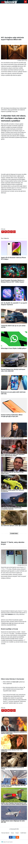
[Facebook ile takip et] (10, 837)
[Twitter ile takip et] (14, 837)
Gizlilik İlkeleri (23, 833)
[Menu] (25, 1)
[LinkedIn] (8, 231)
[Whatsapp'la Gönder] (11, 231)
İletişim (17, 833)
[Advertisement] (14, 19)
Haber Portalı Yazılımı (8, 842)
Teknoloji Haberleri (5, 833)
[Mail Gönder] (14, 231)
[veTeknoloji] (9, 1)
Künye (12, 833)
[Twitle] (5, 231)
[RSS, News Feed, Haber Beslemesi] (17, 837)
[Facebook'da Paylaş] (2, 231)
